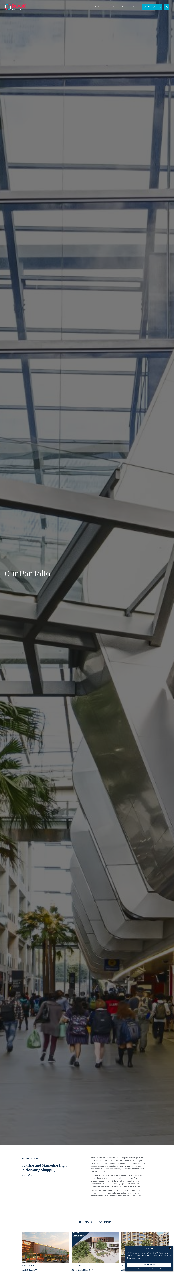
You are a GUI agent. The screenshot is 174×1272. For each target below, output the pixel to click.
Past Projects (104, 1222)
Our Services (99, 7)
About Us (124, 7)
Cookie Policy (139, 1268)
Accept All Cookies (149, 1264)
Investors (136, 7)
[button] (170, 1248)
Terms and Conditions (157, 1268)
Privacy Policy (147, 1268)
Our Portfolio (114, 7)
